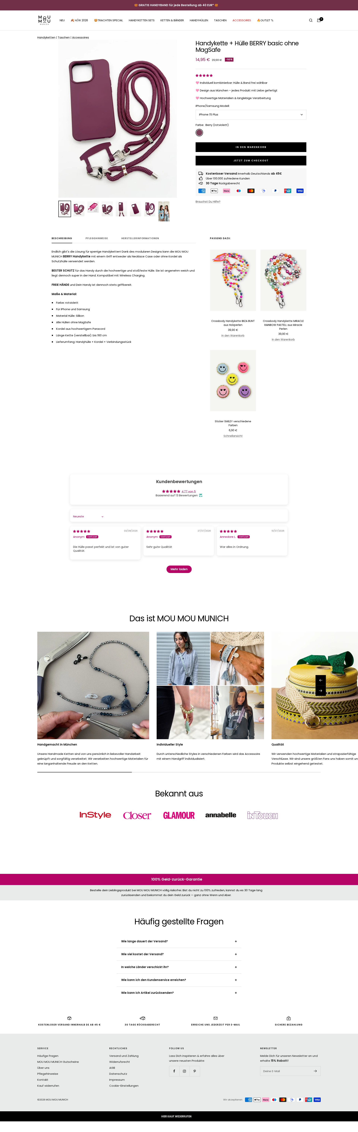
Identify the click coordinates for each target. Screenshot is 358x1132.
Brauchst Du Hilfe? (208, 201)
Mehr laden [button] (179, 569)
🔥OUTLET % (265, 20)
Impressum (117, 1080)
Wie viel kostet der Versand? (142, 954)
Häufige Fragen (47, 1056)
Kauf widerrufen (48, 1086)
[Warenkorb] (319, 20)
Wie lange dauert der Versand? (144, 941)
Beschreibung (62, 238)
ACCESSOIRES (242, 20)
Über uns (43, 1068)
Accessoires (80, 37)
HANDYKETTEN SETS (142, 20)
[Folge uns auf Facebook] (174, 1071)
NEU (62, 20)
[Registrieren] (315, 1071)
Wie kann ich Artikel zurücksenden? (147, 993)
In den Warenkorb (233, 335)
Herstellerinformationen (140, 238)
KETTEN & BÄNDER (172, 20)
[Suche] (311, 20)
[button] (204, 75)
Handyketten (46, 37)
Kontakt (42, 1080)
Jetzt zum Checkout (251, 160)
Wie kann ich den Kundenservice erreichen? (153, 980)
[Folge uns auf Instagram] (184, 1071)
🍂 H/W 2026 (79, 20)
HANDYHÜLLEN (199, 20)
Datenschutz (118, 1074)
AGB (112, 1068)
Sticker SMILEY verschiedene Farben (233, 423)
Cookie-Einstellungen (124, 1086)
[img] (81, 531)
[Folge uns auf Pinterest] (195, 1071)
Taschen (64, 37)
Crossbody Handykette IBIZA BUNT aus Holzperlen (233, 323)
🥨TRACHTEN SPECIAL (108, 20)
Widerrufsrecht (119, 1062)
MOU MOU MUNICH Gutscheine (58, 1062)
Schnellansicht (233, 436)
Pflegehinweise (97, 238)
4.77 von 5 (189, 491)
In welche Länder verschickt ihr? (145, 967)
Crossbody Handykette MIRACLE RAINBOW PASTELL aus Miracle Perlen (283, 325)
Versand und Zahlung (124, 1056)
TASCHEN (220, 20)
